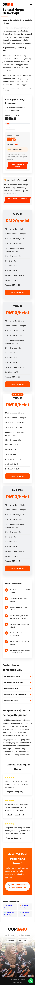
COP (8, 4)
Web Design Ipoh (17, 982)
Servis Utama (9, 935)
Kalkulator (11, 940)
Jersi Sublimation (24, 935)
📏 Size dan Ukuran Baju (8, 907)
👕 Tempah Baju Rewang (25, 914)
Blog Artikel (23, 940)
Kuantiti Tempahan (12, 115)
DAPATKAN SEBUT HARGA (17, 165)
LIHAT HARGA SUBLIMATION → (17, 200)
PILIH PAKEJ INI (17, 292)
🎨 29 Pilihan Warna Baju (24, 907)
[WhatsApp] (30, 980)
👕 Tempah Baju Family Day (9, 914)
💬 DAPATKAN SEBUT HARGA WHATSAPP (17, 886)
